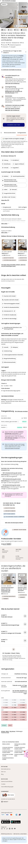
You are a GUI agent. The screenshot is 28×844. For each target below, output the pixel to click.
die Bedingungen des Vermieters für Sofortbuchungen (13, 91)
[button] (20, 26)
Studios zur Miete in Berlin (19, 755)
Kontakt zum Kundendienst (8, 799)
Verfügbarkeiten (21, 132)
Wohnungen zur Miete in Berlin (19, 744)
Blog (2, 774)
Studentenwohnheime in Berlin (8, 758)
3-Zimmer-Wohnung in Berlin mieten (19, 748)
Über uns (3, 771)
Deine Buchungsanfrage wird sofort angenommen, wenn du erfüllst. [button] (14, 91)
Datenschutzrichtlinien (6, 781)
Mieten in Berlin (6, 744)
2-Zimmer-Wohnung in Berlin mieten (7, 748)
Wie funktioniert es (5, 769)
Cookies (3, 784)
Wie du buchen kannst (10, 132)
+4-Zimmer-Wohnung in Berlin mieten (20, 751)
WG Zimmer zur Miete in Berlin (7, 755)
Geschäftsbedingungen (7, 786)
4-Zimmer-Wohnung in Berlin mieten (7, 751)
